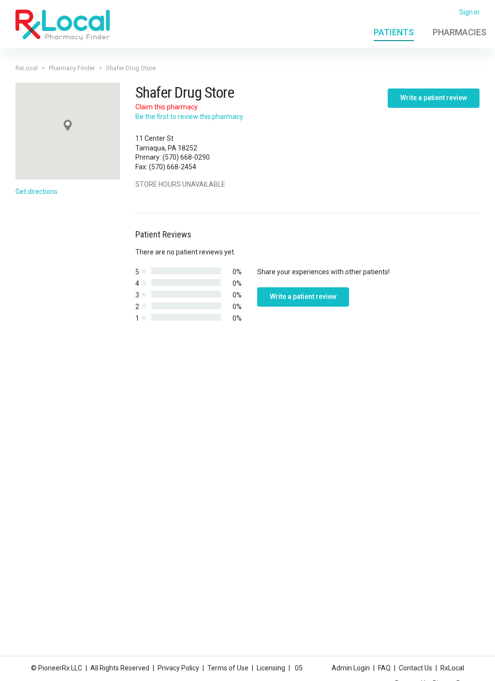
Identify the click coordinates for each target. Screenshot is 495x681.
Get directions (36, 191)
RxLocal (26, 68)
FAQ (384, 668)
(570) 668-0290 (186, 157)
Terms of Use (227, 668)
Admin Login (351, 668)
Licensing (271, 668)
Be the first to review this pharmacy (189, 116)
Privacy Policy (178, 668)
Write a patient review (433, 98)
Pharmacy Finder (72, 68)
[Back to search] (62, 25)
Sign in (469, 12)
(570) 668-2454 (172, 167)
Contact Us (415, 668)
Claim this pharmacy (166, 107)
